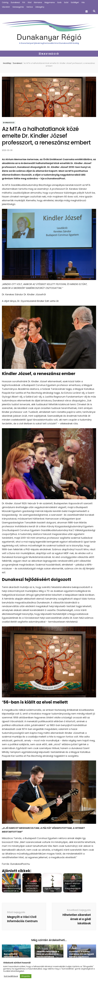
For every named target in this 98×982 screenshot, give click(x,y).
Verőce (29, 7)
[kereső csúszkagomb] (94, 11)
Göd (29, 2)
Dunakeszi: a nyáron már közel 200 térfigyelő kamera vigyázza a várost (81, 955)
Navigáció (50, 54)
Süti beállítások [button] (11, 976)
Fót (23, 2)
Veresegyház (18, 7)
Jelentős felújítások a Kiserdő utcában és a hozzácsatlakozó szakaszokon (47, 955)
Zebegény (39, 7)
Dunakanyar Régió (49, 36)
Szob (59, 2)
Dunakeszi (15, 2)
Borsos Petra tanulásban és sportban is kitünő (13, 957)
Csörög (5, 2)
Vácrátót (6, 7)
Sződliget (75, 2)
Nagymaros (50, 2)
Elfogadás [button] (25, 976)
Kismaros (38, 2)
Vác (83, 2)
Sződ (66, 2)
